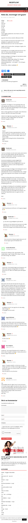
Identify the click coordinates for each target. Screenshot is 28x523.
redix (9, 76)
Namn (2, 415)
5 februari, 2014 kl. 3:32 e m (11, 318)
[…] (14, 465)
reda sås (4, 76)
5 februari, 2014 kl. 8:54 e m (12, 335)
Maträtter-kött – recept (6, 505)
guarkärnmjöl (8, 74)
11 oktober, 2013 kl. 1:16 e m (12, 204)
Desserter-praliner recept (6, 487)
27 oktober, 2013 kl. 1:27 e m (12, 304)
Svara (3, 121)
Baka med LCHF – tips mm (7, 476)
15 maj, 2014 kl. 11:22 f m (11, 362)
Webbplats (3, 422)
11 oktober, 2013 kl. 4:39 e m (14, 235)
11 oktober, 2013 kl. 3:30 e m (13, 218)
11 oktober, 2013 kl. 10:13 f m (11, 249)
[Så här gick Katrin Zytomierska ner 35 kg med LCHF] (14, 454)
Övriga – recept (4, 509)
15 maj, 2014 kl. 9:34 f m (10, 347)
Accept (24, 519)
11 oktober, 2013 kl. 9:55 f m (11, 149)
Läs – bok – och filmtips (6, 494)
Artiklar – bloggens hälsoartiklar (8, 472)
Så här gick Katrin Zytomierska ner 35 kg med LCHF (14, 457)
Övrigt (2, 512)
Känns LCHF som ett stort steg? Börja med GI (14, 90)
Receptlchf (13, 17)
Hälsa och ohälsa (5, 490)
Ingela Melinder (10, 317)
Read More (14, 521)
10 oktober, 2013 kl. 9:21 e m (11, 101)
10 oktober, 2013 (5, 17)
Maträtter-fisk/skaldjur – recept (7, 501)
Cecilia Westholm (10, 247)
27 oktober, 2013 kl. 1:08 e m (11, 280)
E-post (2, 419)
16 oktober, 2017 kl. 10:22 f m (11, 379)
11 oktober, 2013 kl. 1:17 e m (12, 264)
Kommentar (3, 405)
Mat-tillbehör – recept (5, 498)
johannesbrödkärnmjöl (18, 74)
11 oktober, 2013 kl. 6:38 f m (12, 127)
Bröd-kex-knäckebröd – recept (7, 483)
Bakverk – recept (4, 479)
